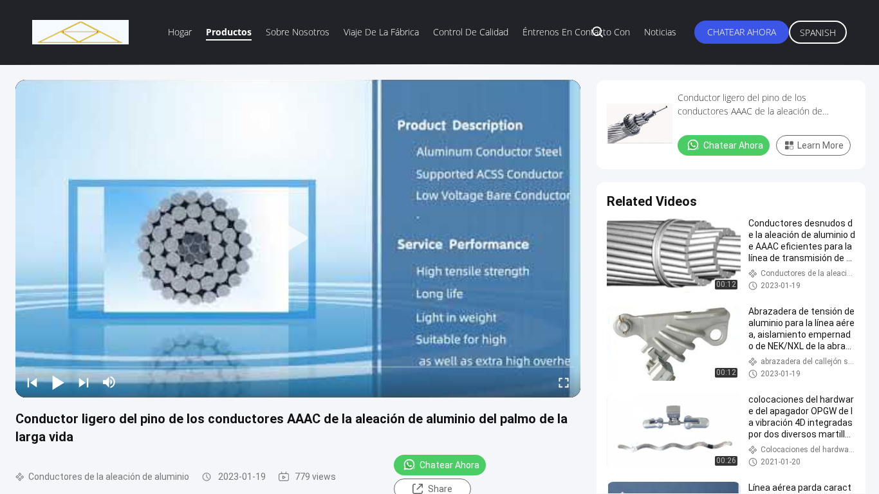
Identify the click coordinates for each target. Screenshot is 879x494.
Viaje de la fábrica (381, 32)
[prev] (32, 382)
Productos (229, 32)
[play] (298, 239)
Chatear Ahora (741, 32)
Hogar (180, 32)
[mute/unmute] (109, 382)
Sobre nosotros (297, 32)
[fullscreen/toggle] (564, 382)
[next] (84, 382)
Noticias (660, 32)
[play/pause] (58, 382)
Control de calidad (470, 32)
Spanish (818, 32)
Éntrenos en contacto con (576, 32)
